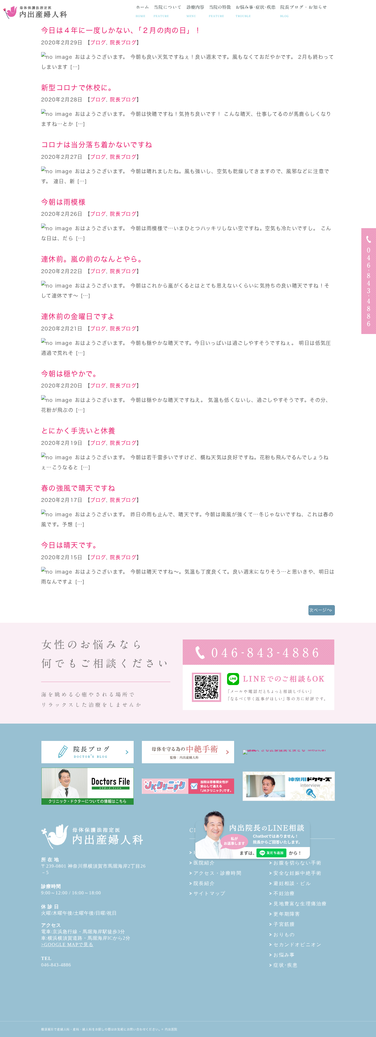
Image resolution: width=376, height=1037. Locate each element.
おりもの (284, 934)
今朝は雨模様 (63, 202)
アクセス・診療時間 (218, 873)
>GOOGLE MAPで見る (67, 944)
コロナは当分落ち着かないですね (96, 144)
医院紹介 (204, 862)
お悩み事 (284, 954)
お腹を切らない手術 (297, 862)
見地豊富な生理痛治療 (300, 903)
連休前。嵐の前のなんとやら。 (93, 259)
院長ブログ (123, 42)
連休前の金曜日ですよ (78, 316)
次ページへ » (320, 611)
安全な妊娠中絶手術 (297, 873)
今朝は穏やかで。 (70, 373)
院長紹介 (204, 883)
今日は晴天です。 (70, 545)
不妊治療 (284, 893)
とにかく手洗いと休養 (78, 430)
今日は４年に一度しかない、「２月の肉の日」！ (121, 30)
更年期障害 (286, 913)
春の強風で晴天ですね (78, 488)
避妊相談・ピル (292, 883)
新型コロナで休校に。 (78, 87)
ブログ (98, 42)
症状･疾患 (285, 965)
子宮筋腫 (284, 924)
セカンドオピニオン (297, 944)
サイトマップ (210, 893)
